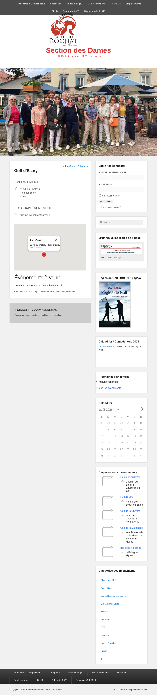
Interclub (105, 635)
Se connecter (106, 201)
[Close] (56, 240)
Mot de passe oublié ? (111, 207)
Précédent (69, 166)
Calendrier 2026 (71, 11)
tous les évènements (110, 388)
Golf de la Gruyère (130, 511)
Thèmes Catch (140, 689)
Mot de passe (105, 184)
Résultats (116, 3)
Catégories (55, 3)
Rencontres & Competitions (30, 3)
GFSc (103, 627)
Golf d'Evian (127, 497)
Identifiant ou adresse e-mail (112, 172)
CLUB (55, 11)
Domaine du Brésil (130, 477)
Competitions (107, 588)
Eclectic (104, 612)
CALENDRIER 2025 (108, 346)
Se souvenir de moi (111, 195)
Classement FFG (108, 580)
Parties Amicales (108, 643)
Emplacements (133, 3)
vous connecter (31, 315)
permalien (70, 291)
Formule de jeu (74, 3)
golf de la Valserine (130, 547)
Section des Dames (78, 50)
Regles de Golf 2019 (94, 11)
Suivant (83, 166)
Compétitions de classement (113, 596)
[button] (44, 255)
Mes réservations (96, 3)
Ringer (104, 651)
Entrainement (107, 619)
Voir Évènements (37, 247)
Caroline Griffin (47, 291)
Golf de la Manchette (131, 527)
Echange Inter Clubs (110, 604)
